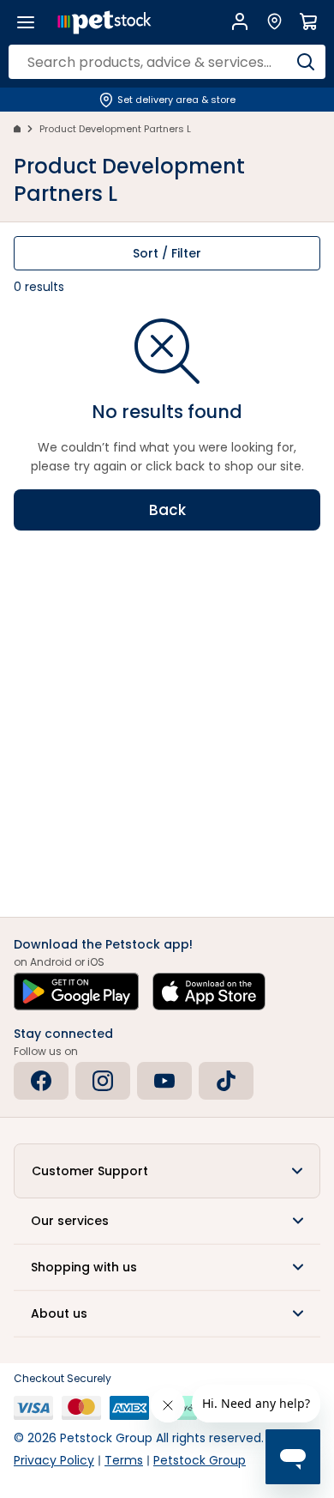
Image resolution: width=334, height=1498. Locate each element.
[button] (167, 1171)
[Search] (306, 61)
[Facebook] (41, 1081)
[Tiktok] (226, 1081)
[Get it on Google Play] (76, 991)
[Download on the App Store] (208, 991)
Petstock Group (199, 1460)
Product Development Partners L (115, 129)
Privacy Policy (54, 1460)
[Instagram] (102, 1081)
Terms (123, 1460)
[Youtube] (164, 1081)
